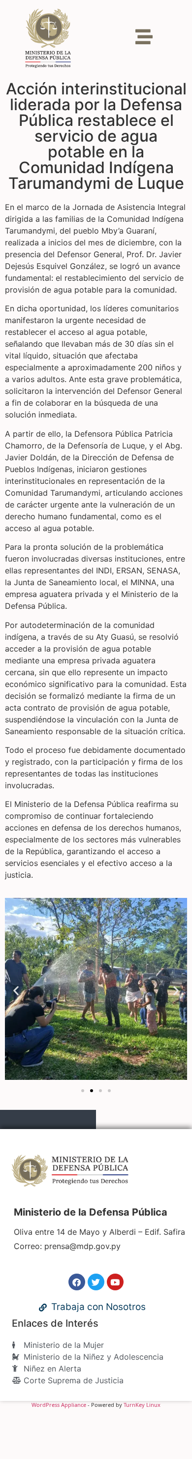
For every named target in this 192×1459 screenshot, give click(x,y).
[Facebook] (76, 1282)
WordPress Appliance (59, 1404)
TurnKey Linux (142, 1404)
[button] (16, 990)
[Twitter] (96, 1282)
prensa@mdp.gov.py (82, 1246)
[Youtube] (115, 1282)
